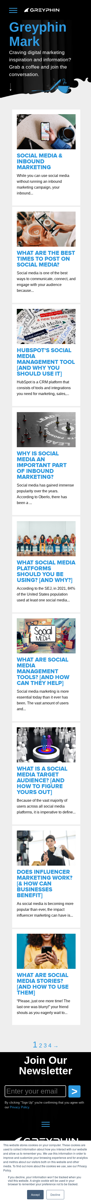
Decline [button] (55, 1195)
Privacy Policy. (20, 1107)
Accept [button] (35, 1195)
